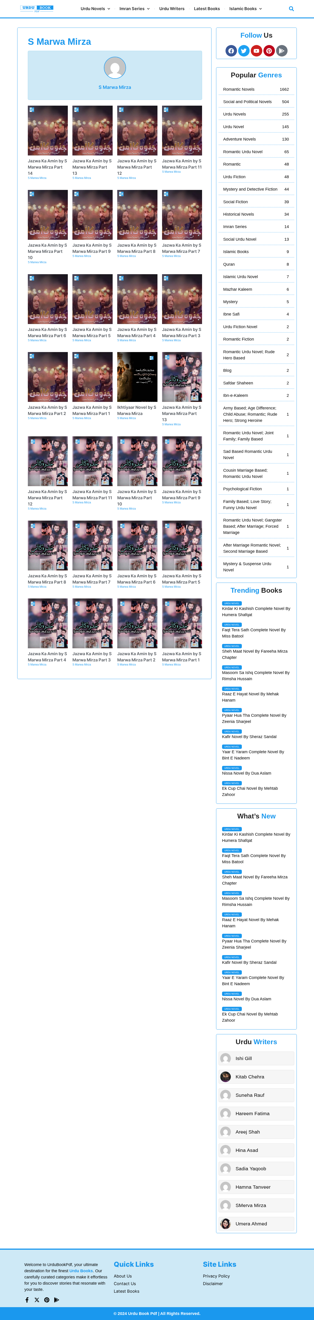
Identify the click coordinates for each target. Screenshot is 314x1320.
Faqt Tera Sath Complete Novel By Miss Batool (254, 633)
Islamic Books (243, 8)
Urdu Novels (93, 8)
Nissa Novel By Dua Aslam (246, 773)
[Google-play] (282, 50)
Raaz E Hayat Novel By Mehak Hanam (250, 697)
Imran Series (132, 8)
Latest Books (207, 8)
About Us (123, 1276)
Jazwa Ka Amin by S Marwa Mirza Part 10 (47, 251)
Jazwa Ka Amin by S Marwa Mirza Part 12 (137, 167)
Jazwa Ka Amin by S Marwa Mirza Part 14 (47, 167)
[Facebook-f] (27, 1300)
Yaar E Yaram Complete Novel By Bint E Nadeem (253, 755)
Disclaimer (213, 1283)
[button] (291, 9)
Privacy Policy (216, 1276)
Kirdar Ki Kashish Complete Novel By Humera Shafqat (256, 611)
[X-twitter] (37, 1300)
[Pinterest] (46, 1300)
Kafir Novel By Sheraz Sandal (249, 736)
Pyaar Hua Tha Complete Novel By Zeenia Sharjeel (254, 718)
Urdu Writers (172, 8)
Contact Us (125, 1283)
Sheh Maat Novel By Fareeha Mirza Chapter (255, 654)
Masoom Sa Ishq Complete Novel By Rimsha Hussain (256, 675)
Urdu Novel (232, 603)
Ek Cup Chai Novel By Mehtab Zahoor (250, 791)
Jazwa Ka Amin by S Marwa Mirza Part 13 (92, 167)
